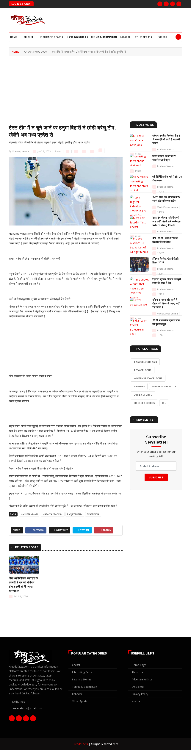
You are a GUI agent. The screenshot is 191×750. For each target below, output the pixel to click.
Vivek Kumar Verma (167, 207)
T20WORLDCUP (142, 370)
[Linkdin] (178, 3)
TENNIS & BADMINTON (104, 37)
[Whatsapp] (84, 151)
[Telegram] (100, 151)
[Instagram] (172, 3)
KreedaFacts (80, 744)
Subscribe (156, 477)
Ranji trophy (75, 514)
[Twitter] (166, 3)
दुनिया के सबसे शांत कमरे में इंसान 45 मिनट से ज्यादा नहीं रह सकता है (165, 303)
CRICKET (29, 37)
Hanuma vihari (29, 514)
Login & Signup (21, 3)
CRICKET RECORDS (144, 403)
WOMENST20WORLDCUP (148, 378)
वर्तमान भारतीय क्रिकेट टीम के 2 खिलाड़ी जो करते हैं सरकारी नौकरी (166, 139)
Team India (93, 514)
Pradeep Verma (20, 151)
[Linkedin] (92, 151)
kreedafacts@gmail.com (27, 708)
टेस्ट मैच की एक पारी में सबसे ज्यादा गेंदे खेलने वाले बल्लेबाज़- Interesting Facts (166, 221)
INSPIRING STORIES (77, 37)
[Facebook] (159, 3)
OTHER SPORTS (143, 37)
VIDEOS (163, 37)
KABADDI (125, 37)
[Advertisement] (95, 84)
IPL (164, 403)
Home (14, 37)
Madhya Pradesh (53, 514)
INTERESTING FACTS (51, 37)
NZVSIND (139, 386)
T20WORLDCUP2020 (145, 362)
